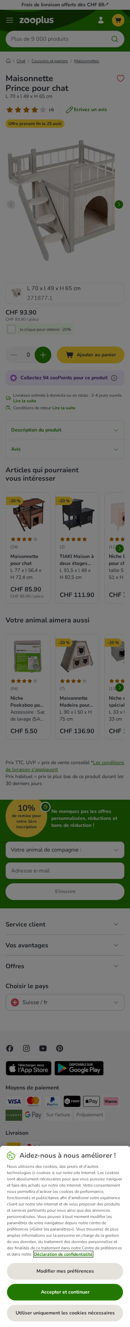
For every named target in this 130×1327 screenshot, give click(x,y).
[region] (65, 1236)
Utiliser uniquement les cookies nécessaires (65, 1313)
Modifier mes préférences (65, 1271)
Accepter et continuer (65, 1292)
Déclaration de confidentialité (63, 1254)
